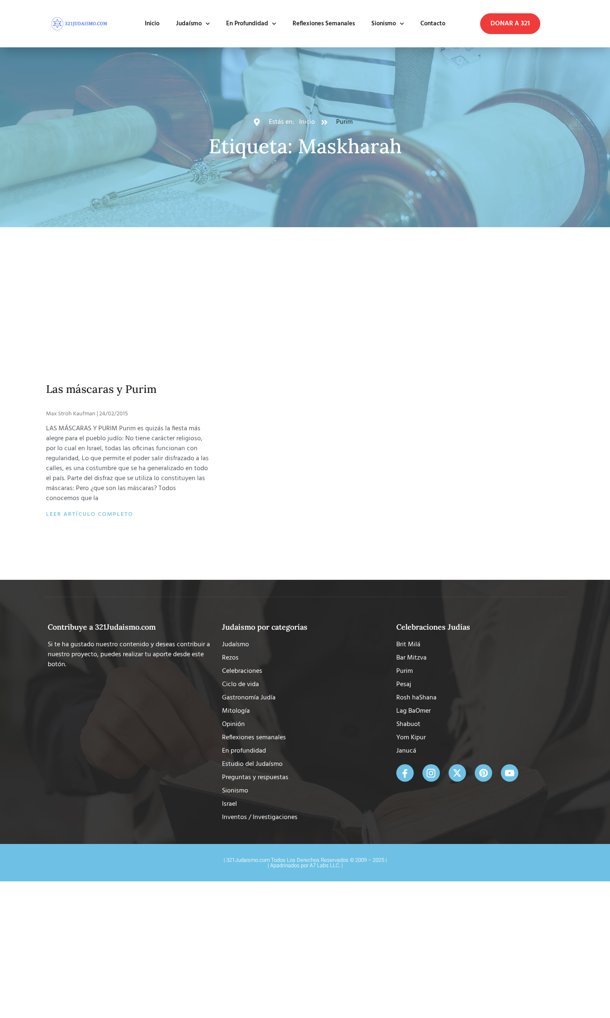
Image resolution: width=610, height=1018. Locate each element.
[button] (510, 23)
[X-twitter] (457, 773)
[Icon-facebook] (405, 773)
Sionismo (383, 24)
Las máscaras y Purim (101, 389)
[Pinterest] (483, 773)
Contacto (432, 24)
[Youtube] (509, 773)
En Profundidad (247, 24)
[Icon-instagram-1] (431, 773)
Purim (344, 122)
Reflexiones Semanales (324, 24)
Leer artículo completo (89, 514)
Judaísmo (189, 24)
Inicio (152, 24)
